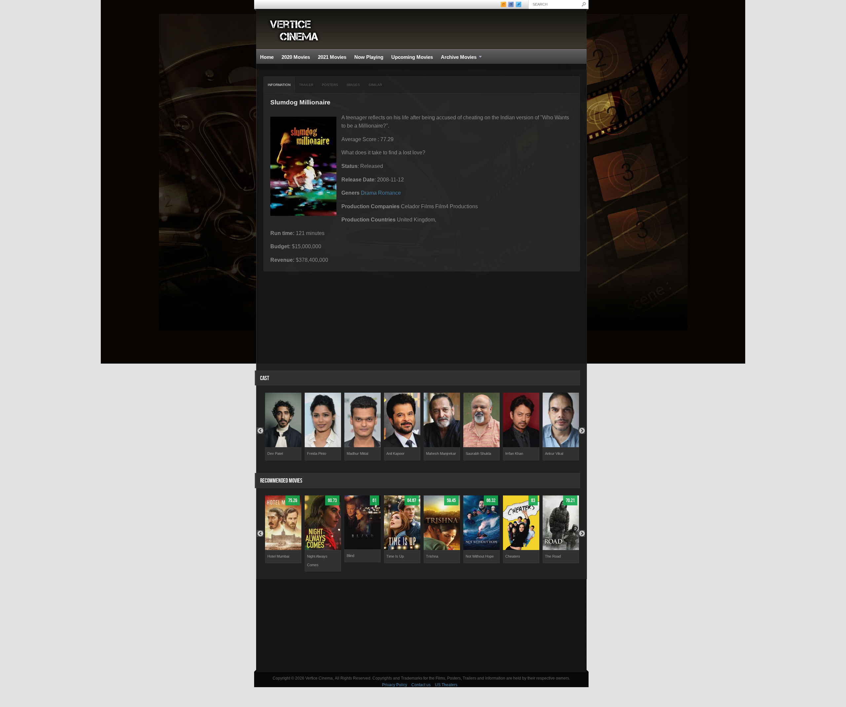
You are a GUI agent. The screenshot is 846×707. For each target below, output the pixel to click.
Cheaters (512, 556)
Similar (375, 85)
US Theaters (446, 685)
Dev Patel (275, 453)
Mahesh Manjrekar (441, 453)
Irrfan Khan (514, 453)
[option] (283, 426)
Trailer (306, 85)
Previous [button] (260, 430)
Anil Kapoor (395, 453)
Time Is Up (395, 556)
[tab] (279, 85)
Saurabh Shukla (478, 453)
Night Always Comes (317, 560)
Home (267, 57)
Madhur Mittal (357, 453)
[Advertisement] (421, 625)
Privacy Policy (394, 685)
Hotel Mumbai (278, 556)
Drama (369, 193)
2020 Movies (296, 57)
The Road (553, 556)
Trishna (432, 556)
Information (279, 85)
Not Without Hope (480, 556)
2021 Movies (332, 57)
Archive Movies (457, 57)
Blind (350, 556)
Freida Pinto (316, 453)
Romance (389, 193)
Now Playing (368, 57)
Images (353, 85)
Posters (330, 85)
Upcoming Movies (412, 57)
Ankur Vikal (554, 453)
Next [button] (581, 430)
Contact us (421, 685)
